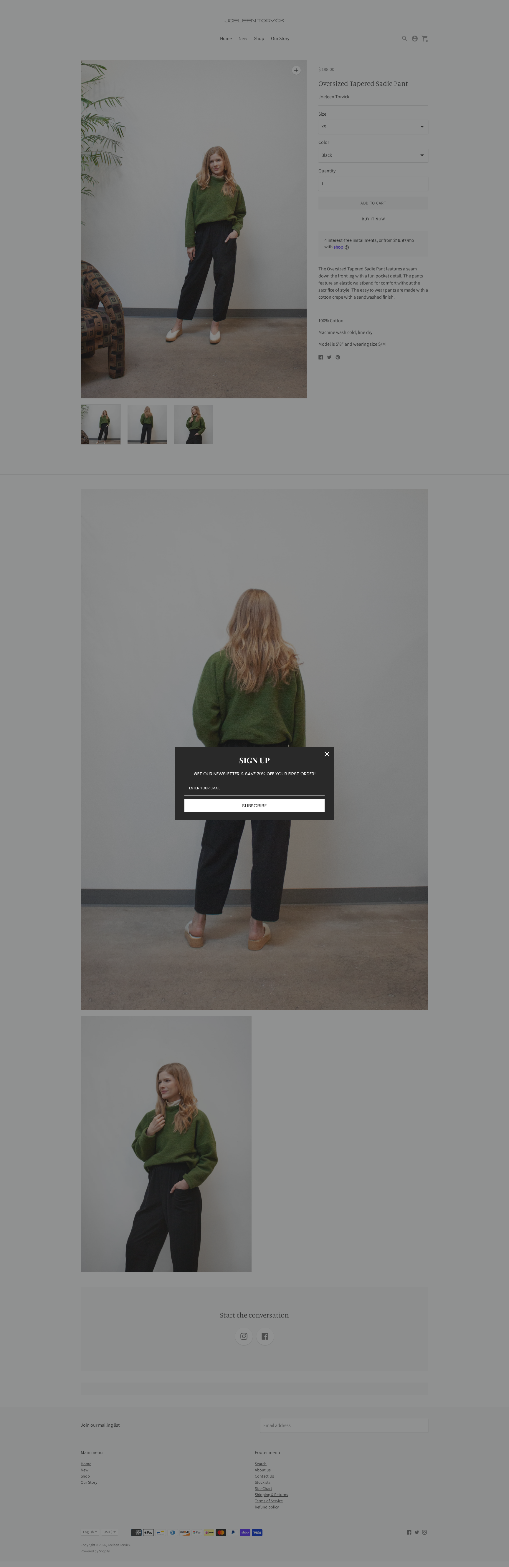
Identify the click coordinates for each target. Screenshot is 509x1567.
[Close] (327, 754)
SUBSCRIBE (254, 805)
